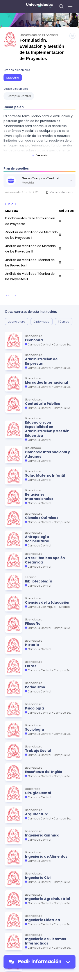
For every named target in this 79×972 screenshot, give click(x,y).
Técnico (63, 321)
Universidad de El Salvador (39, 35)
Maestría (12, 78)
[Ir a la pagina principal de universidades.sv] (39, 6)
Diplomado (42, 321)
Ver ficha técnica (61, 192)
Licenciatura (16, 321)
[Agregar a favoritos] (72, 36)
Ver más (42, 155)
